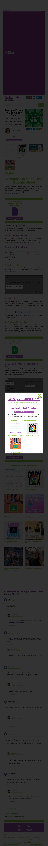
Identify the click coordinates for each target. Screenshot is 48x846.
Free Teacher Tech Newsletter (24, 408)
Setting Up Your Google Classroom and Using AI (15, 451)
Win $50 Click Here (24, 399)
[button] (40, 396)
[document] (24, 423)
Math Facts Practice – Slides (15, 435)
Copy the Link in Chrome (32, 435)
